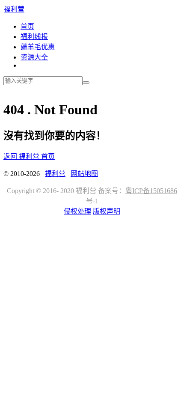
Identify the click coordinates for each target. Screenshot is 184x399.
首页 (27, 26)
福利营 (14, 9)
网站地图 (84, 173)
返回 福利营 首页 (29, 156)
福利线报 (34, 36)
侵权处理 (77, 211)
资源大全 (34, 57)
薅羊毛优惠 (38, 47)
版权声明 (106, 211)
